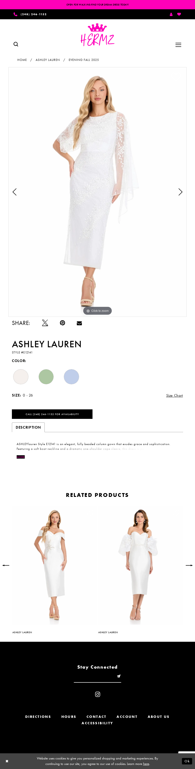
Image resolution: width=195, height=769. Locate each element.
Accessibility (97, 723)
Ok (187, 761)
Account (127, 716)
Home (22, 60)
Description (28, 427)
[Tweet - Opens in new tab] (45, 323)
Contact (97, 716)
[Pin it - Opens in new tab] (62, 323)
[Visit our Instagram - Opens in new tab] (97, 694)
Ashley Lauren (48, 60)
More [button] (21, 457)
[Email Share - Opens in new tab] (79, 323)
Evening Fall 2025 (84, 60)
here (146, 763)
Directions (38, 716)
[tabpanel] (97, 191)
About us (159, 716)
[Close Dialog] (7, 761)
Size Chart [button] (174, 395)
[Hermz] (97, 34)
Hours (69, 716)
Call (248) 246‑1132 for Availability (52, 414)
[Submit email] (118, 676)
